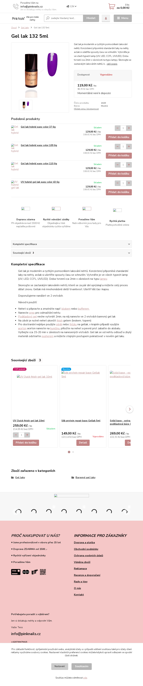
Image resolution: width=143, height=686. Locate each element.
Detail (83, 442)
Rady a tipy (80, 581)
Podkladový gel (27, 316)
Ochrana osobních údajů (88, 555)
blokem (66, 308)
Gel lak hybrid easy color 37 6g (38, 126)
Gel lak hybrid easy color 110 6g (39, 163)
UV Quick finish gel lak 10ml (28, 420)
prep (32, 312)
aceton (22, 328)
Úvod (14, 27)
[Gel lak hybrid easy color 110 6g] (15, 167)
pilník (59, 324)
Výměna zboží (82, 562)
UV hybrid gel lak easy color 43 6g (40, 182)
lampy (103, 279)
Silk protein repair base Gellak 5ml (80, 420)
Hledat (91, 18)
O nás (77, 588)
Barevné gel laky (85, 477)
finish (60, 320)
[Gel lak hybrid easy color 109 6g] (15, 148)
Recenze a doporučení (87, 575)
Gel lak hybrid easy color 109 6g (39, 145)
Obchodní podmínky (86, 549)
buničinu (55, 328)
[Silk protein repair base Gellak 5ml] (82, 392)
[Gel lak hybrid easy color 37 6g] (15, 130)
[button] (69, 452)
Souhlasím (81, 666)
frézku (73, 324)
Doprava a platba (84, 542)
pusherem (48, 336)
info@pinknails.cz (31, 6)
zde (85, 677)
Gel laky (25, 27)
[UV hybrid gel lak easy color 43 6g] (15, 185)
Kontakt (79, 594)
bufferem (84, 308)
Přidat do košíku (118, 137)
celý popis (112, 64)
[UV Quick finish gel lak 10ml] (34, 392)
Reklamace (80, 568)
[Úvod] (26, 18)
